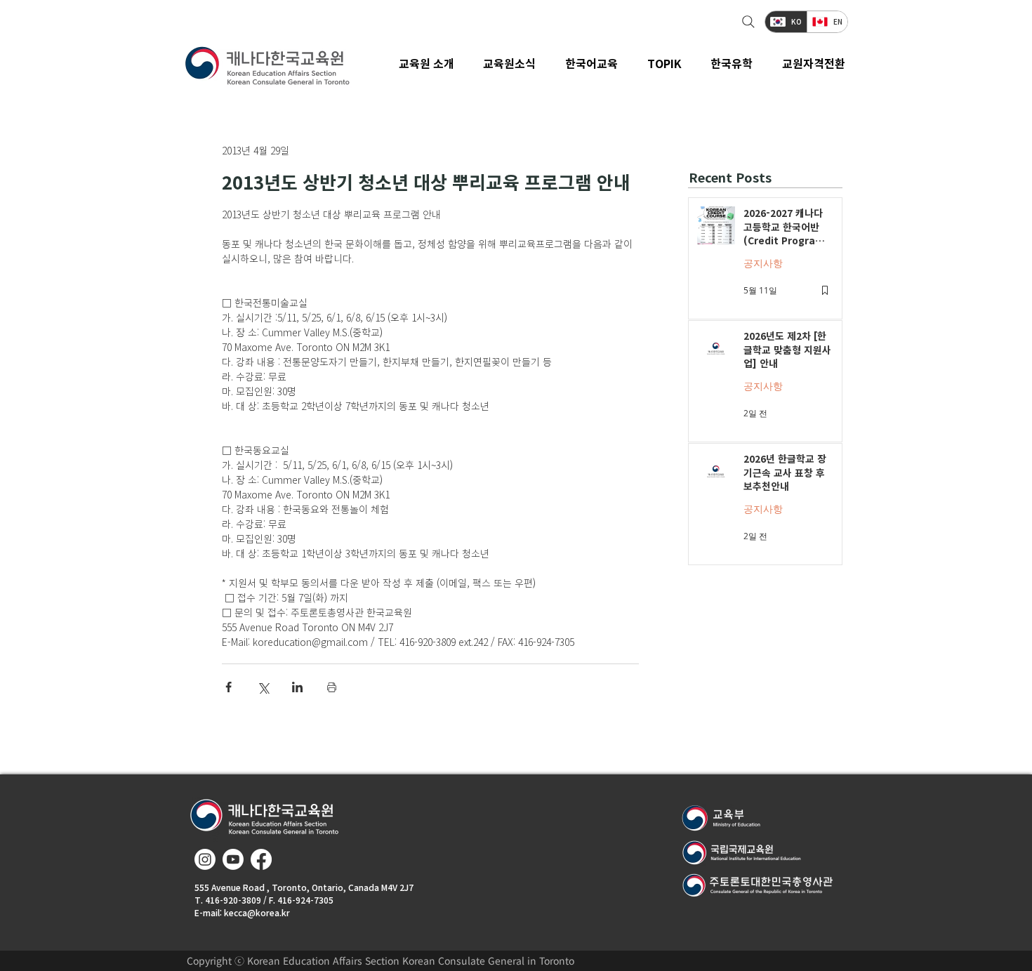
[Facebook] (261, 859)
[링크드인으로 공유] (297, 687)
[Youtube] (233, 859)
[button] (510, 63)
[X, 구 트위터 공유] (263, 687)
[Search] (747, 22)
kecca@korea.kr (257, 912)
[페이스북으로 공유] (228, 687)
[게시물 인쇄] (331, 687)
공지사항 (763, 263)
